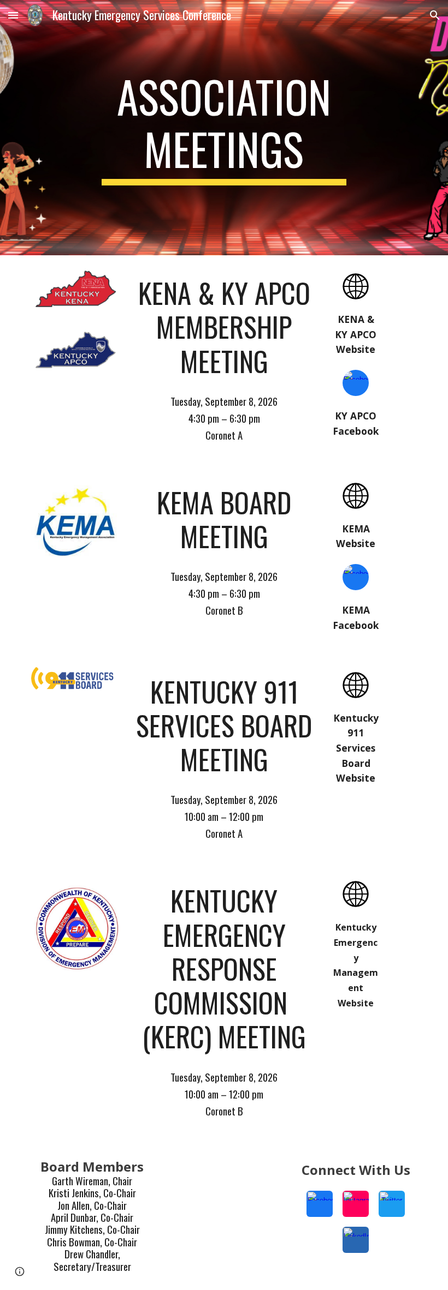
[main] (224, 127)
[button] (13, 15)
